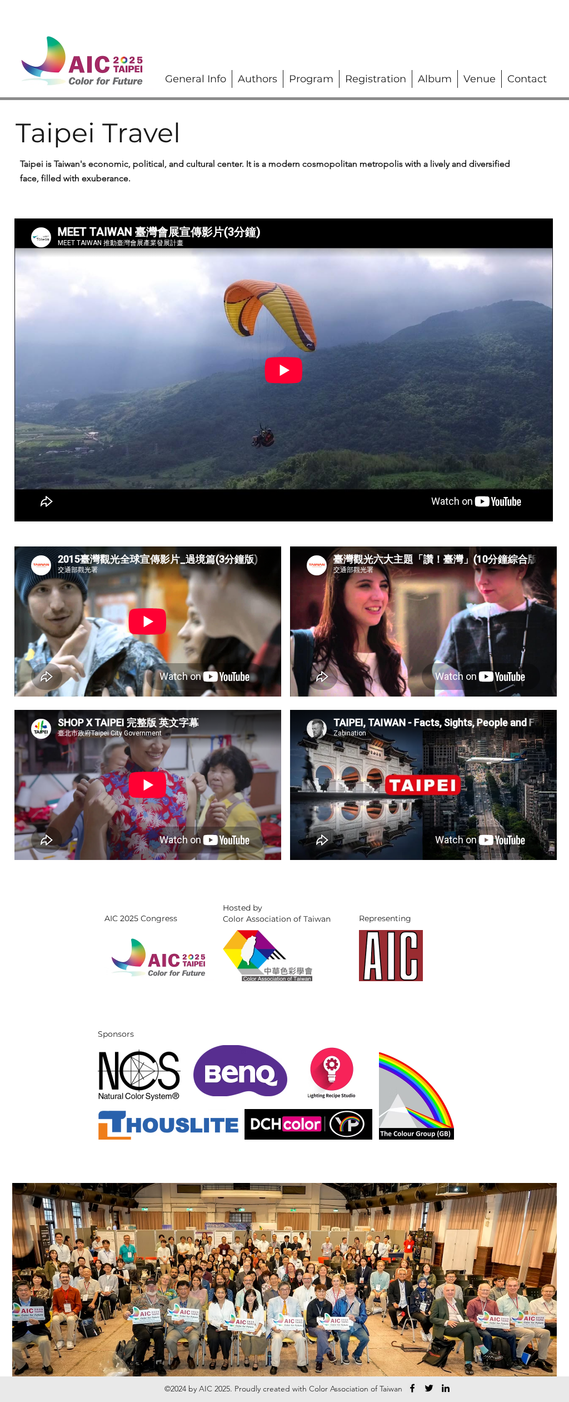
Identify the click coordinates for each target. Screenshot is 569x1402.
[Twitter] (429, 1388)
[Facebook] (412, 1388)
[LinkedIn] (445, 1388)
